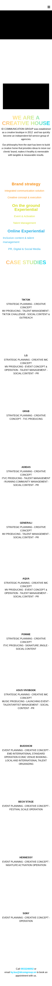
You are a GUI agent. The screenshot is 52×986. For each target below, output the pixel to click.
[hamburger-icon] (48, 7)
